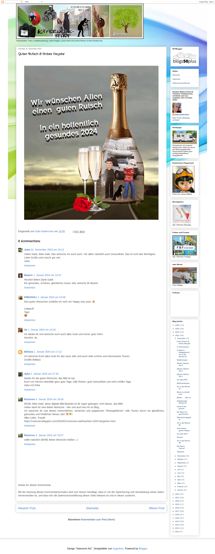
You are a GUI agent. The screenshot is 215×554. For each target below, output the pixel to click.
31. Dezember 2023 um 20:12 (47, 249)
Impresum (176, 79)
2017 (177, 511)
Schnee (180, 437)
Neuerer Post (27, 508)
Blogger (143, 548)
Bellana (28, 351)
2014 (177, 521)
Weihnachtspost (183, 383)
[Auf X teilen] (79, 232)
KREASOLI (30, 297)
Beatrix (28, 275)
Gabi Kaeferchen (182, 115)
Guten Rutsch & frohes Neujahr (183, 342)
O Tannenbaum (183, 347)
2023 (177, 335)
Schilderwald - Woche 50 (182, 402)
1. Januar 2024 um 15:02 (42, 329)
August (180, 466)
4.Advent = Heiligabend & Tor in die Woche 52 (183, 353)
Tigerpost (180, 452)
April (179, 480)
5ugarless (118, 548)
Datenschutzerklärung (181, 83)
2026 (177, 325)
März (179, 483)
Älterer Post (156, 508)
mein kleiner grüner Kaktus (183, 429)
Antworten (29, 265)
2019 (177, 504)
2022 (177, 494)
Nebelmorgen (182, 360)
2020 (177, 501)
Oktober (180, 459)
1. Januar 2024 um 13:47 (47, 275)
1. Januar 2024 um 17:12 (48, 351)
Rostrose (29, 399)
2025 (177, 329)
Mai (179, 476)
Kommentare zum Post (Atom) (98, 519)
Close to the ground (181, 407)
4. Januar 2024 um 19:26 (49, 399)
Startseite (92, 508)
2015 (177, 518)
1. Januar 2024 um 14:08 (51, 297)
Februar (180, 487)
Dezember (181, 338)
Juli (178, 469)
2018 (177, 508)
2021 (177, 498)
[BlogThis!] (76, 232)
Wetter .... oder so (184, 398)
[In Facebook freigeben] (81, 232)
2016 (177, 515)
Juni (179, 473)
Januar (180, 490)
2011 (177, 532)
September (182, 463)
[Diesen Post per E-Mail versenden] (74, 232)
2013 (177, 525)
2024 (177, 332)
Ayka (27, 373)
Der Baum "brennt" (181, 447)
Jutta (27, 249)
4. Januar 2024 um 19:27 (49, 435)
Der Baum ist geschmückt (182, 413)
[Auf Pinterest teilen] (83, 232)
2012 (177, 528)
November (181, 456)
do (25, 329)
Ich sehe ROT (182, 380)
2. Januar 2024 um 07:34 (44, 373)
